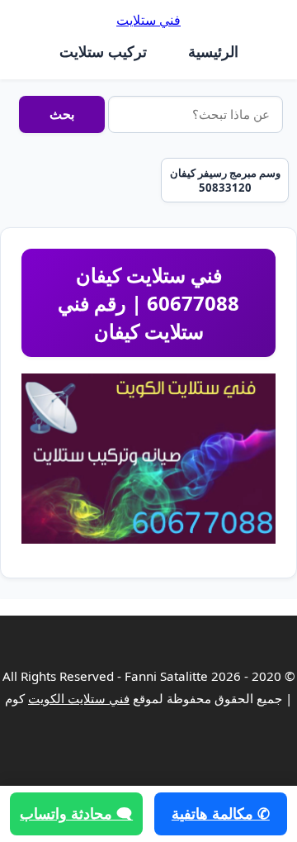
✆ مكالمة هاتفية (221, 813)
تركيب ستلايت (103, 51)
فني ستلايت (148, 20)
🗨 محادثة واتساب (76, 813)
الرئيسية (213, 51)
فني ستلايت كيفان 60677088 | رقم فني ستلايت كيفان (148, 302)
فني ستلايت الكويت (79, 698)
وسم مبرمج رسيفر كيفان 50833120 (225, 180)
